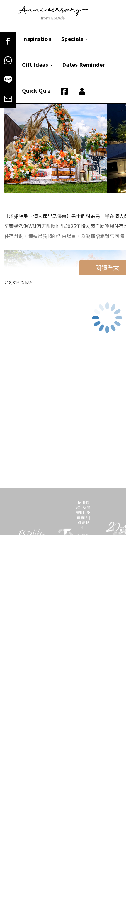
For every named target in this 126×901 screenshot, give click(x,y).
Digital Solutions (74, 584)
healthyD (26, 584)
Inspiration (37, 38)
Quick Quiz (36, 90)
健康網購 (47, 584)
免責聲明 (84, 514)
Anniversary (74, 578)
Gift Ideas (36, 64)
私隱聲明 (83, 509)
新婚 (55, 578)
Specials (72, 38)
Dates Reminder (83, 64)
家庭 (93, 578)
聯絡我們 (83, 524)
